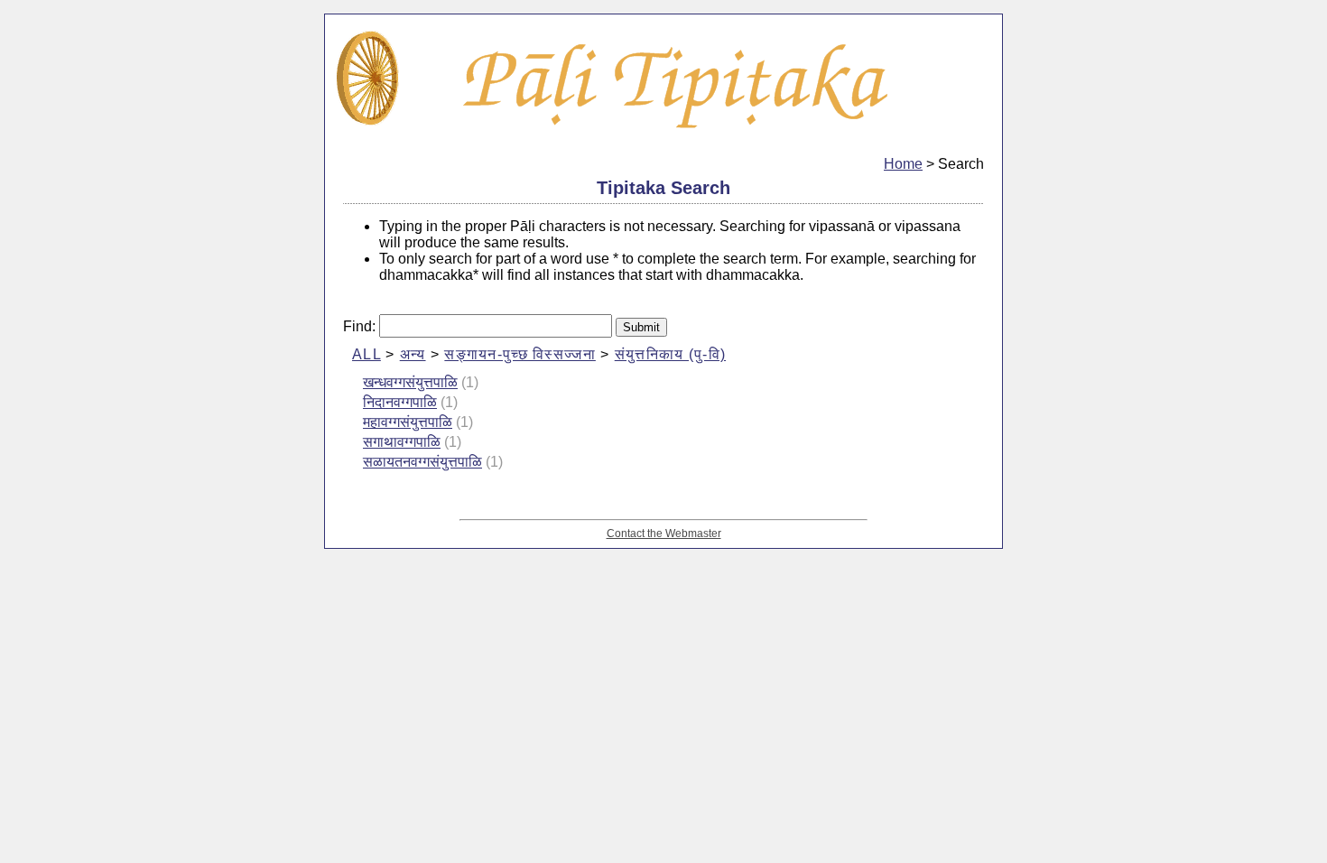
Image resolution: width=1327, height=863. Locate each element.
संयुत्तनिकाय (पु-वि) (670, 354)
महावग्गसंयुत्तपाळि (407, 422)
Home (903, 164)
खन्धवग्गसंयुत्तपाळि (410, 382)
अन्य (413, 354)
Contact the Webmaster (664, 533)
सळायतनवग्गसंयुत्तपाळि (422, 461)
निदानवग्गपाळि (400, 402)
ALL (366, 354)
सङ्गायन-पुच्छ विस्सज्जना (519, 354)
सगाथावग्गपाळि (402, 442)
